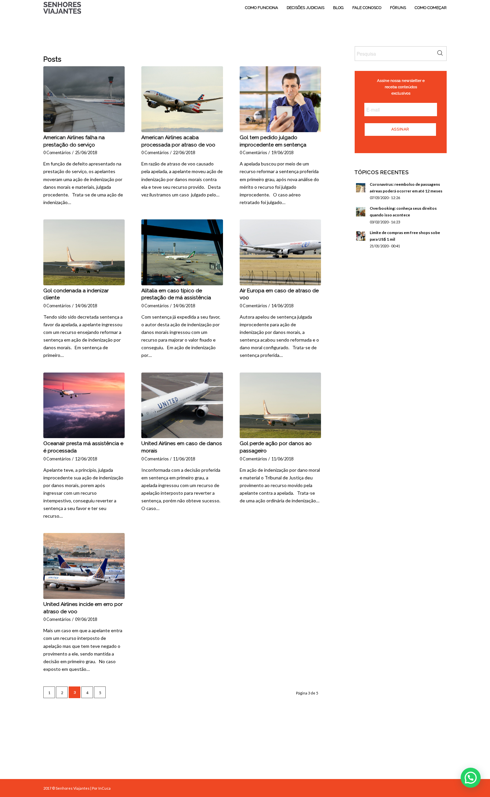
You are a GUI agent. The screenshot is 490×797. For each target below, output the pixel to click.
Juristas (264, 754)
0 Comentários (57, 152)
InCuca (104, 788)
